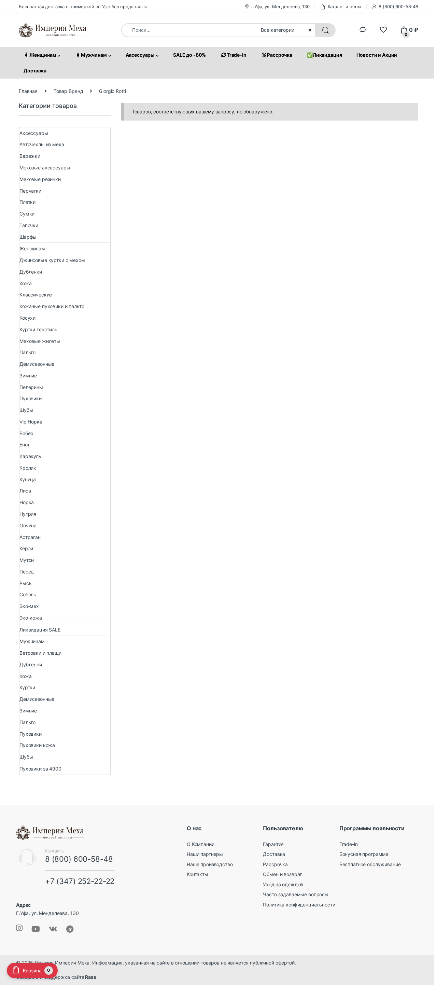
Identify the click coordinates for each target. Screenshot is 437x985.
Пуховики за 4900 (40, 769)
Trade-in (236, 55)
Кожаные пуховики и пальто (51, 306)
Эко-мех (29, 606)
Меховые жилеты (39, 341)
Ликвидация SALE (39, 630)
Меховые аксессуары (44, 167)
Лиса (25, 491)
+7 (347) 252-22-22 (79, 881)
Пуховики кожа (37, 745)
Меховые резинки (40, 179)
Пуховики (30, 399)
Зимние (28, 375)
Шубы (26, 410)
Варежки (29, 156)
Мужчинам (94, 55)
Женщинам (42, 55)
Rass (90, 977)
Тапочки (28, 225)
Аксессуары (140, 55)
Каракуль (30, 456)
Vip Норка (30, 422)
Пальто (27, 353)
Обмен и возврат (282, 874)
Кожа (25, 283)
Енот (24, 445)
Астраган (30, 537)
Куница (27, 479)
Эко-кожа (30, 618)
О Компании (200, 844)
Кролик (27, 468)
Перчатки (30, 191)
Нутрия (27, 514)
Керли (26, 549)
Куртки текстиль (38, 329)
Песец (26, 571)
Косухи (27, 318)
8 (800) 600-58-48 (398, 6)
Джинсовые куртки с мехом (52, 260)
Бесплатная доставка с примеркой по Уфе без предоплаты (83, 6)
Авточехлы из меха (41, 145)
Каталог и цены (344, 6)
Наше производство (210, 864)
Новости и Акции (376, 55)
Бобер (26, 433)
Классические (35, 295)
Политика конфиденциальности (299, 904)
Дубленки (30, 272)
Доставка (35, 70)
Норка (26, 502)
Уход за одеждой (283, 884)
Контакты (197, 874)
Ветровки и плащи (40, 653)
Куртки (27, 688)
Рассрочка (279, 55)
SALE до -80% (189, 55)
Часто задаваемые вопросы (295, 895)
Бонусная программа (364, 854)
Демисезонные (36, 364)
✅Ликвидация (324, 55)
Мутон (26, 560)
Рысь (25, 583)
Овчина (28, 525)
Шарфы (28, 237)
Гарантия (273, 844)
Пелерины (31, 387)
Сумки (26, 214)
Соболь (27, 595)
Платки (27, 202)
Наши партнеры (205, 854)
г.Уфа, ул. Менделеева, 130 (280, 6)
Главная (28, 91)
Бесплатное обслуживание (370, 864)
